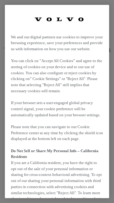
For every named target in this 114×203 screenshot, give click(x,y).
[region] (57, 101)
